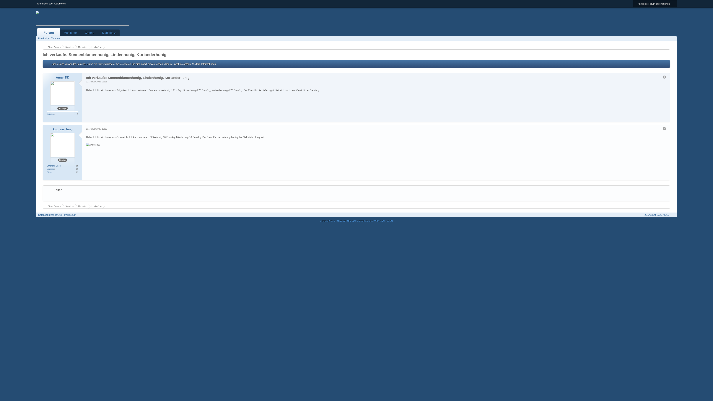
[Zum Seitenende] (673, 38)
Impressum (70, 214)
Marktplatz (109, 32)
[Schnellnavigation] (668, 38)
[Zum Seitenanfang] (667, 119)
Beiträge (50, 114)
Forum (48, 33)
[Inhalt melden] (661, 119)
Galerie (89, 32)
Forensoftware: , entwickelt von (356, 221)
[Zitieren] (655, 119)
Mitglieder (70, 32)
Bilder (49, 172)
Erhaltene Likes (54, 166)
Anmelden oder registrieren (51, 3)
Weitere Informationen (204, 64)
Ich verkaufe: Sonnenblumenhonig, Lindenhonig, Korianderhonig (104, 54)
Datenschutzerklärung (50, 214)
